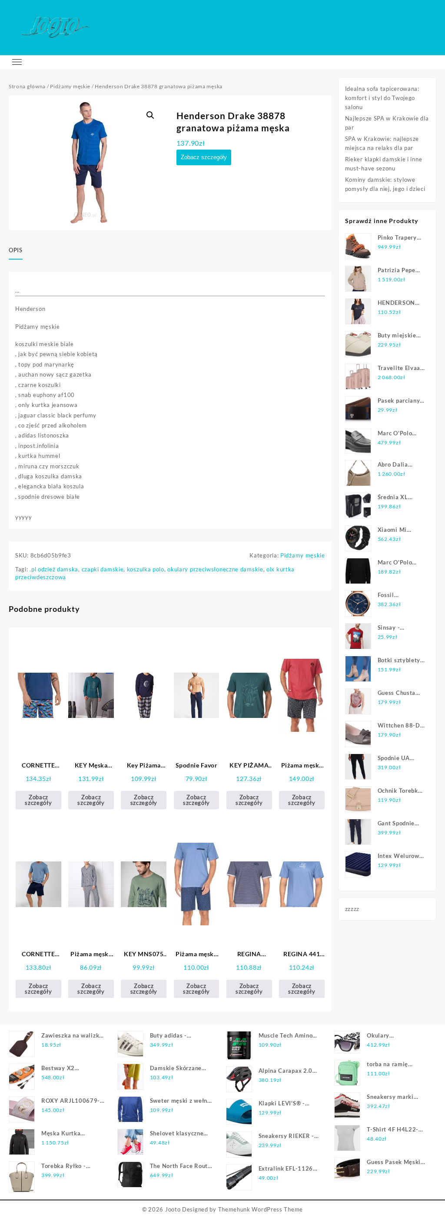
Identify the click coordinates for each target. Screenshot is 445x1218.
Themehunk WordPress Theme (260, 1209)
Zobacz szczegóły (204, 157)
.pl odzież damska (54, 569)
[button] (150, 115)
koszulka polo (145, 569)
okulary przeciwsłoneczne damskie (215, 569)
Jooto (173, 1209)
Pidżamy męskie (70, 86)
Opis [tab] (16, 250)
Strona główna (27, 86)
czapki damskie (103, 569)
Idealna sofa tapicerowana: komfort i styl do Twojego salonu (382, 97)
